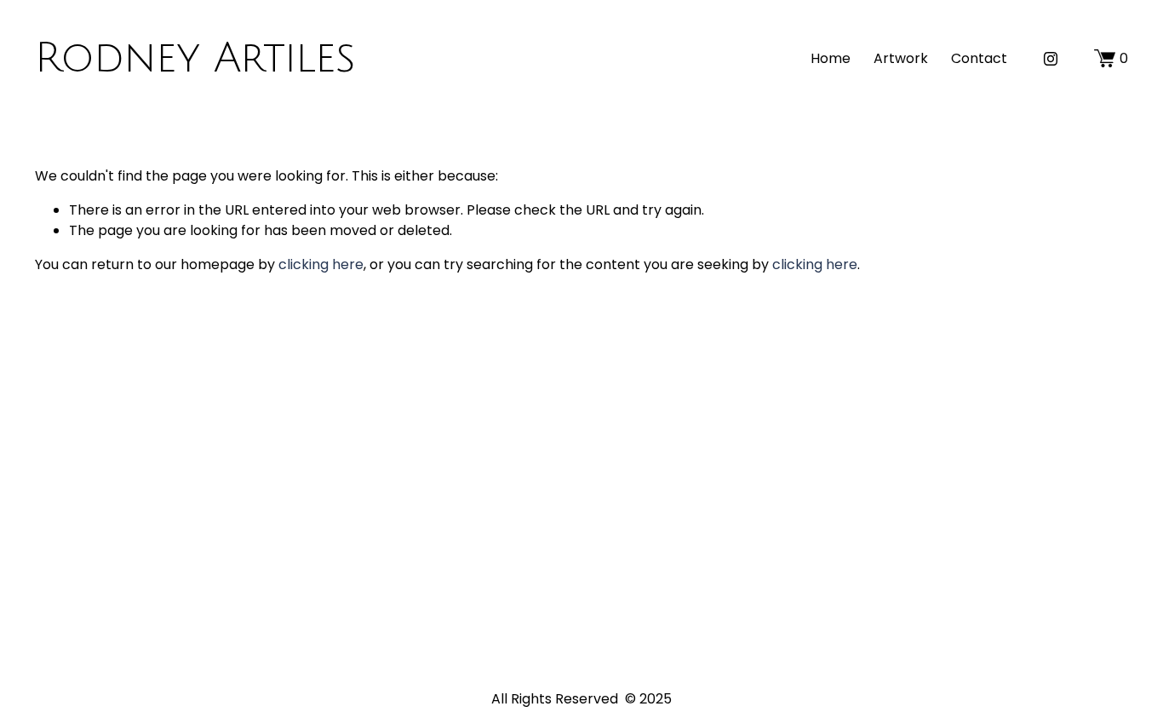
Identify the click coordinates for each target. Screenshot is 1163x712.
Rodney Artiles (194, 58)
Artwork (901, 58)
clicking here (321, 264)
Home (831, 58)
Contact (979, 58)
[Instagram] (1050, 58)
